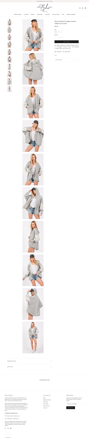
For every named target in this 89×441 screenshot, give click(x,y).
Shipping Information (11, 361)
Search (44, 397)
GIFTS (63, 14)
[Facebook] (5, 428)
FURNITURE (47, 14)
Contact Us (45, 407)
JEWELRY (32, 14)
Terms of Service (46, 405)
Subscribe (70, 407)
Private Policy (45, 403)
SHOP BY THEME (55, 14)
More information (58, 59)
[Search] (82, 8)
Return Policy (10, 366)
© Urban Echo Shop (8, 437)
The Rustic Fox (10, 424)
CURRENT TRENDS (17, 14)
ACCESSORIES (40, 14)
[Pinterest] (10, 428)
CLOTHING (26, 14)
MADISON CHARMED (71, 14)
